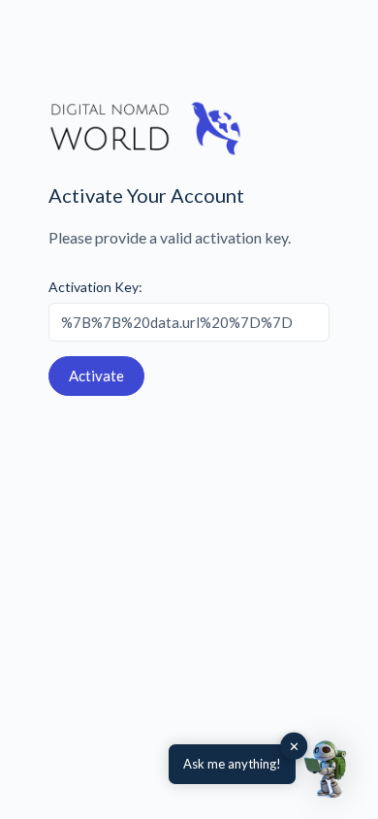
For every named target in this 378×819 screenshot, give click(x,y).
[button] (328, 768)
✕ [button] (294, 746)
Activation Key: (95, 286)
